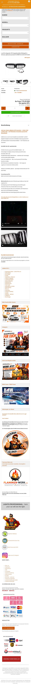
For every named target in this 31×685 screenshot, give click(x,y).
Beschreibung (5, 125)
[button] (3, 108)
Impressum (7, 567)
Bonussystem (8, 272)
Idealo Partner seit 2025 (12, 547)
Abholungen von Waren (9, 286)
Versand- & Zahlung (9, 291)
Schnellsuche (10, 10)
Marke (4, 15)
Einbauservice (8, 282)
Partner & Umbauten (9, 278)
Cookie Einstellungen (9, 581)
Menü (2, 2)
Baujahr (5, 37)
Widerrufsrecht (8, 574)
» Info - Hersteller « (18, 92)
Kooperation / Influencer (10, 276)
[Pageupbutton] (27, 682)
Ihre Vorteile (7, 274)
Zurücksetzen (15, 46)
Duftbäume (7, 295)
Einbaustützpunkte (9, 280)
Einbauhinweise (8, 283)
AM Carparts (27, 57)
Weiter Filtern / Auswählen (15, 43)
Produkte (6, 29)
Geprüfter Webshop (12, 533)
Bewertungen (8, 296)
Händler (6, 275)
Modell (5, 22)
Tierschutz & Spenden (10, 578)
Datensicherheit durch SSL (13, 540)
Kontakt (6, 292)
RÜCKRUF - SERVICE (9, 294)
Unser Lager (7, 284)
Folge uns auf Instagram (13, 555)
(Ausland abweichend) (23, 90)
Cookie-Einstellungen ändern (11, 580)
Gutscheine (7, 290)
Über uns (7, 288)
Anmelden (3, 261)
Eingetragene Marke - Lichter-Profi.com (13, 271)
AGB (6, 570)
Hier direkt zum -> (13, 6)
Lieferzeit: (3, 90)
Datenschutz (8, 568)
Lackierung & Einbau (9, 279)
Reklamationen (8, 287)
